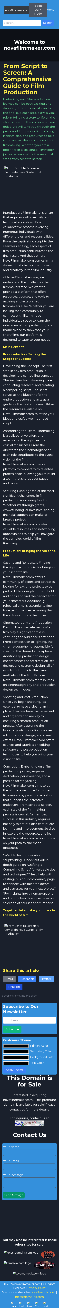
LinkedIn (14, 986)
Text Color (37, 1062)
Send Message (13, 1195)
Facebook (27, 979)
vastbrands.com (43, 1292)
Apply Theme (15, 1069)
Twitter (46, 979)
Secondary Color (41, 1051)
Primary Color (39, 1045)
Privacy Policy (37, 1288)
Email (9, 979)
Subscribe (12, 1029)
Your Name (11, 1147)
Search (47, 22)
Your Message (13, 1175)
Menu (51, 9)
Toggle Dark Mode (38, 9)
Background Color (42, 1057)
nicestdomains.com (29, 1297)
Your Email (11, 1161)
